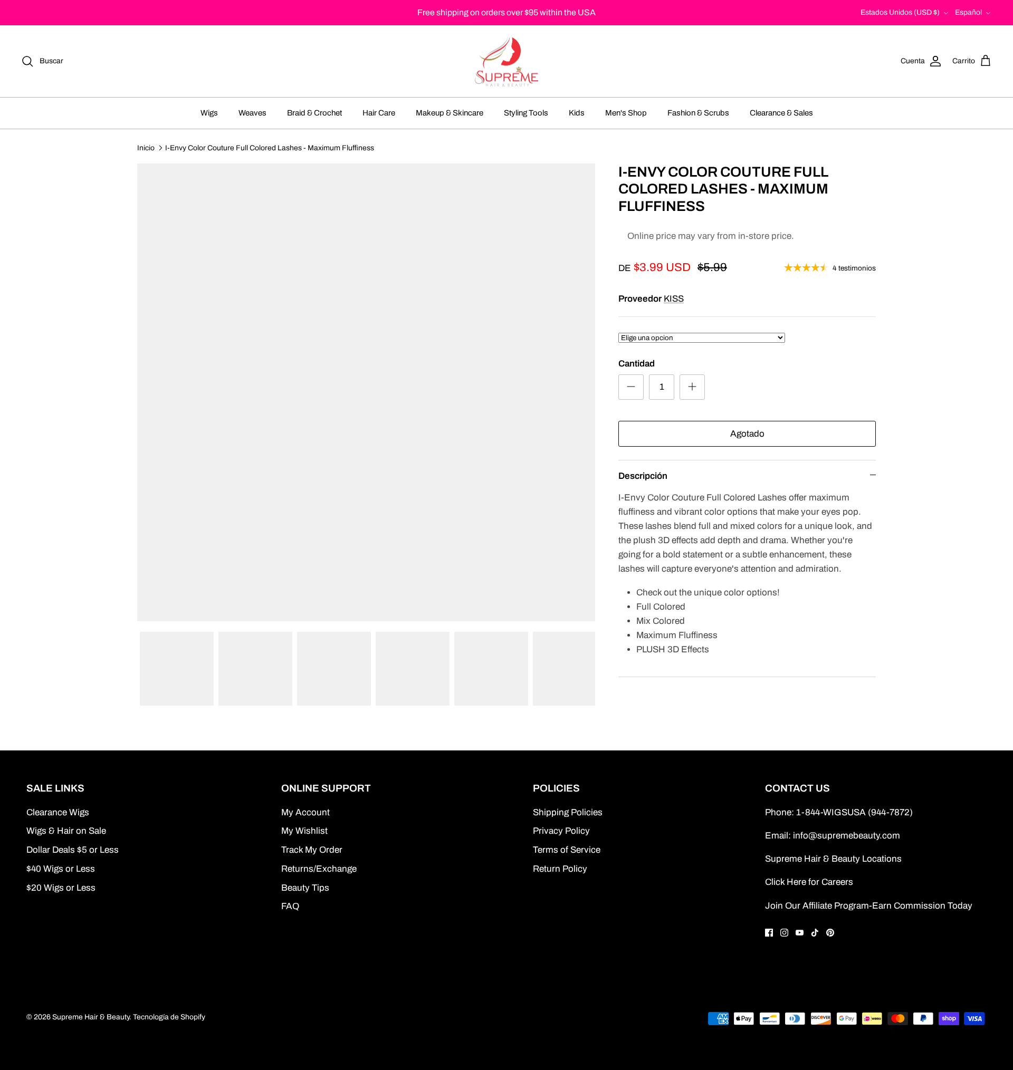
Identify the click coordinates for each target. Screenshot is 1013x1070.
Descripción (642, 476)
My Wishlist (304, 831)
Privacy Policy (561, 831)
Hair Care (378, 113)
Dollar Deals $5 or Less (72, 850)
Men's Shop (626, 113)
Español (968, 12)
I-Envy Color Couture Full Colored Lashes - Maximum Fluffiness (269, 147)
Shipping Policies (568, 812)
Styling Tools (526, 113)
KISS (674, 299)
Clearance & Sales (781, 113)
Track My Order (311, 850)
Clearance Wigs (57, 812)
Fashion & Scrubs (698, 113)
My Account (305, 812)
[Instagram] (784, 933)
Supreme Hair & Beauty (90, 1017)
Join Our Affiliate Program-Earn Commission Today (868, 906)
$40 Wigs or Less (60, 869)
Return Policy (560, 869)
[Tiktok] (815, 933)
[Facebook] (769, 933)
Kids (577, 113)
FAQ (290, 906)
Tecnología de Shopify (169, 1017)
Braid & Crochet (314, 113)
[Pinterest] (830, 933)
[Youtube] (800, 933)
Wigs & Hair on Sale (66, 831)
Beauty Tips (305, 888)
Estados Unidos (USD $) (900, 12)
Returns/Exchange (319, 869)
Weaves (252, 113)
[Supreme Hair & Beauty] (506, 61)
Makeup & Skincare (449, 113)
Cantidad (636, 364)
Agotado (747, 434)
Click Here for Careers (809, 882)
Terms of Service (566, 850)
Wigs (209, 113)
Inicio (146, 147)
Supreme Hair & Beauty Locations (833, 859)
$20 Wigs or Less (60, 888)
